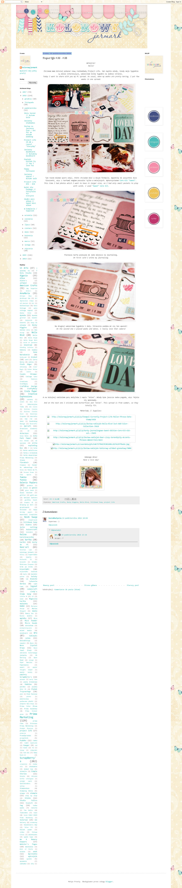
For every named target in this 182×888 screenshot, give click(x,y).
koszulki (23, 562)
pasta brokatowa (30, 682)
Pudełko (23, 741)
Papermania (24, 665)
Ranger (26, 745)
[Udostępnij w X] (70, 499)
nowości (23, 643)
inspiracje (32, 520)
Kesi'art (24, 547)
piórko (28, 696)
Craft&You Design (28, 386)
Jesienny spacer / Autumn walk (30, 177)
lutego (28, 245)
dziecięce (24, 433)
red (36, 745)
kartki (23, 542)
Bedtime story (25, 330)
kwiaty (34, 577)
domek (22, 421)
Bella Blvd (84, 502)
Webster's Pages (28, 844)
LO (32, 596)
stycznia (29, 249)
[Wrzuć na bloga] (68, 499)
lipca (28, 225)
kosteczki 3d (25, 559)
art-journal (24, 303)
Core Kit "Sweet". (128, 181)
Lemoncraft (32, 589)
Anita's (28, 291)
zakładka (23, 864)
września (29, 215)
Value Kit (29, 827)
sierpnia (29, 219)
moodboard (24, 633)
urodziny (33, 822)
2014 (25, 259)
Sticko (28, 798)
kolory (22, 554)
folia (22, 470)
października (30, 108)
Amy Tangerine (31, 288)
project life (109, 502)
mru (56, 535)
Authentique (24, 305)
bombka (34, 350)
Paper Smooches (26, 662)
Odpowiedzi (56, 530)
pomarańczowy (24, 699)
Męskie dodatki (26, 616)
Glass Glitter (26, 493)
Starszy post (133, 585)
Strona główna (90, 585)
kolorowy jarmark (27, 552)
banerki (23, 322)
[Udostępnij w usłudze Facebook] (73, 499)
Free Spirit (25, 475)
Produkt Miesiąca (26, 728)
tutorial (24, 820)
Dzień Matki (24, 436)
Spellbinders (25, 783)
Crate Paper (30, 391)
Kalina (23, 535)
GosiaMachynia (55, 518)
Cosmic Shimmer (28, 374)
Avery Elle (25, 313)
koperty (28, 557)
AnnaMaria (25, 293)
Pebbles (28, 684)
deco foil (33, 402)
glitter (23, 495)
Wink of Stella (26, 849)
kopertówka (32, 554)
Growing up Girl (26, 505)
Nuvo (32, 643)
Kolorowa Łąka (26, 550)
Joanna (28, 525)
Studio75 (29, 803)
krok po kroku (26, 567)
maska (34, 611)
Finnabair (24, 463)
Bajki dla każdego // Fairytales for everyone (30, 192)
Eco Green (24, 441)
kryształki (24, 569)
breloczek (23, 357)
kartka (28, 540)
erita (34, 443)
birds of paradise (30, 342)
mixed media (26, 630)
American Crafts (58, 502)
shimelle (23, 771)
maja (27, 232)
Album (22, 278)
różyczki (33, 750)
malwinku (24, 604)
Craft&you (24, 384)
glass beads (29, 490)
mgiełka (23, 618)
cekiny (31, 362)
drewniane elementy (28, 428)
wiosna (22, 851)
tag (21, 805)
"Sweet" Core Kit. (100, 186)
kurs (25, 574)
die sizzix (33, 407)
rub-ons (26, 753)
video (22, 832)
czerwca (29, 228)
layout (33, 586)
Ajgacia (24, 276)
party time (33, 679)
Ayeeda (23, 315)
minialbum (29, 625)
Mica (35, 618)
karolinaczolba (27, 537)
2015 (25, 255)
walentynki (32, 834)
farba (35, 448)
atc (33, 303)
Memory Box (29, 613)
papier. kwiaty (26, 672)
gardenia (30, 485)
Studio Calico (28, 800)
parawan (22, 679)
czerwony (30, 399)
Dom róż (28, 419)
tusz (35, 813)
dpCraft (27, 426)
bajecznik (28, 320)
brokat (34, 357)
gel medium (24, 488)
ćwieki (22, 402)
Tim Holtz (28, 810)
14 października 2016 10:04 (75, 518)
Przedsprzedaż (25, 735)
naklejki (33, 636)
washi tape (28, 837)
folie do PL (32, 470)
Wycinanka (32, 854)
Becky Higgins (72, 502)
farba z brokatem (30, 453)
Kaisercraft (31, 530)
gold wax (33, 495)
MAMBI (22, 606)
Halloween (23, 509)
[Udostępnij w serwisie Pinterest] (75, 499)
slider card (26, 781)
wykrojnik (32, 856)
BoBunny (23, 350)
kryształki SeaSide (28, 571)
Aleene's (23, 280)
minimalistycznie (26, 628)
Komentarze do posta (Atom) (67, 590)
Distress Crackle (30, 409)
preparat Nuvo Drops (27, 704)
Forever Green (29, 472)
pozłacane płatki (26, 701)
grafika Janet (31, 500)
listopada (29, 102)
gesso (34, 488)
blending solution (26, 347)
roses (25, 748)
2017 (25, 92)
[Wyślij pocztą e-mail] (66, 499)
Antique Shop (25, 296)
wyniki (29, 859)
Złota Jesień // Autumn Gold (29, 115)
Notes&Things (25, 640)
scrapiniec (23, 764)
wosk (35, 852)
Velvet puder (26, 829)
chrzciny (23, 367)
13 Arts (24, 268)
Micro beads (31, 623)
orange (31, 660)
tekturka (34, 808)
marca (28, 241)
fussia (23, 480)
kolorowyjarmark (29, 68)
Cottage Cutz (31, 376)
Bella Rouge (32, 338)
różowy (22, 750)
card (26, 359)
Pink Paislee (32, 694)
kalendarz (29, 532)
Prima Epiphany (30, 709)
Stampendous (24, 788)
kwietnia (29, 236)
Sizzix (22, 776)
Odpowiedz (53, 525)
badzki (34, 318)
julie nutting (28, 527)
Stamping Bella (26, 791)
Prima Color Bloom (28, 706)
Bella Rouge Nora (30, 340)
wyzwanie (23, 861)
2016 (25, 96)
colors (28, 372)
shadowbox (33, 766)
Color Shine (32, 369)
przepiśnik (24, 738)
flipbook (23, 465)
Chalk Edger (26, 364)
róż (33, 748)
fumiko (23, 477)
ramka (35, 740)
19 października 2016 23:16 (74, 535)
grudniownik (24, 507)
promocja (23, 733)
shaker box (28, 769)
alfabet (23, 283)
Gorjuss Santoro (30, 497)
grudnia (29, 99)
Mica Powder (31, 621)
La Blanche (31, 579)
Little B (23, 596)
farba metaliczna (30, 450)
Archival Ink (25, 298)
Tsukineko (24, 813)
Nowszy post (48, 585)
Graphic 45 (28, 502)
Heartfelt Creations (28, 514)
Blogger (109, 882)
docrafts (33, 416)
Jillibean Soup (96, 502)
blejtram (28, 345)
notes (28, 638)
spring (22, 786)
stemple (33, 793)
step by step (31, 796)
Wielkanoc (29, 847)
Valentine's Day (30, 825)
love (21, 599)
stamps (22, 793)
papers (22, 667)
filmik (22, 460)
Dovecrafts (33, 424)
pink (21, 694)
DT (28, 431)
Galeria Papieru (28, 483)
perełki (23, 687)
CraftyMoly (32, 389)
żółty (32, 864)
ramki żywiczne (30, 743)
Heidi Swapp (30, 517)
